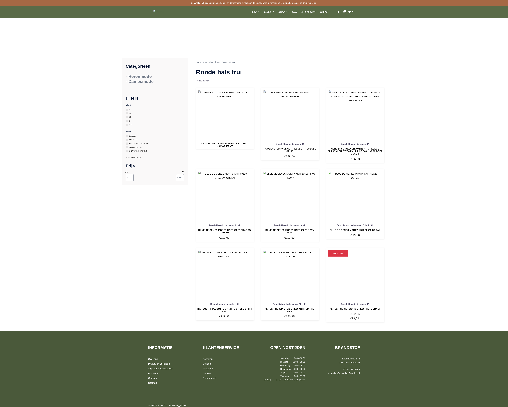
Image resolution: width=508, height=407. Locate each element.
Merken (281, 12)
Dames (267, 12)
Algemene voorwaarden (160, 368)
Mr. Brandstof (308, 12)
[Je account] (339, 12)
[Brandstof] (159, 12)
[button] (353, 12)
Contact (324, 12)
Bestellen (208, 359)
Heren (254, 12)
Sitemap (152, 383)
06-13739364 (352, 369)
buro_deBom (180, 405)
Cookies (152, 378)
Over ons (153, 359)
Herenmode (140, 76)
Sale (294, 12)
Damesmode (141, 81)
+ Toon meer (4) (133, 157)
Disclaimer (153, 373)
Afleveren (208, 368)
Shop (205, 62)
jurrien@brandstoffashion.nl (345, 373)
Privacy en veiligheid (159, 363)
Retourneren (209, 378)
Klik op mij (350, 12)
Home (198, 62)
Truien (217, 62)
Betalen (207, 363)
